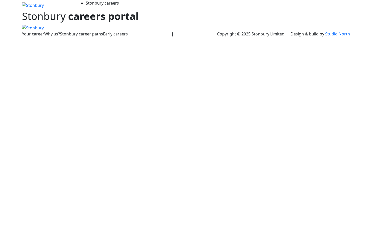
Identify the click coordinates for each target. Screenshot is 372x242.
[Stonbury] (33, 5)
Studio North (337, 34)
